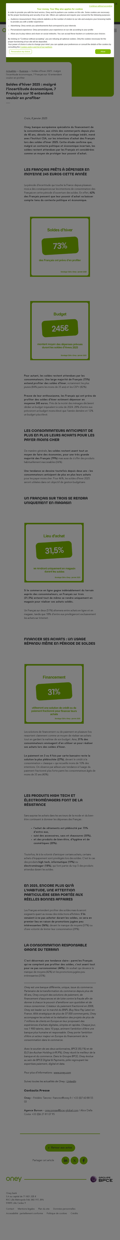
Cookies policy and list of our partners (36, 47)
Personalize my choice (20, 52)
